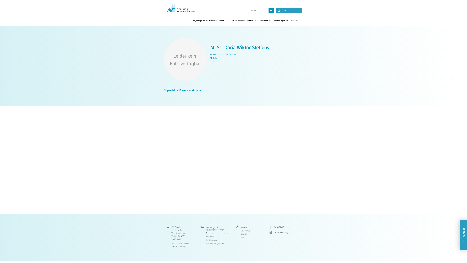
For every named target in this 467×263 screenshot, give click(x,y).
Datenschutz (245, 230)
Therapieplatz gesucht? (215, 243)
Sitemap (244, 237)
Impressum (245, 227)
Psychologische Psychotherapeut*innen (208, 20)
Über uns (294, 20)
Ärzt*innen (264, 20)
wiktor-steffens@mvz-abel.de (224, 54)
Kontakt (244, 234)
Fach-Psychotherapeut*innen (242, 20)
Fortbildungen (279, 20)
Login (285, 10)
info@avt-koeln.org (178, 246)
